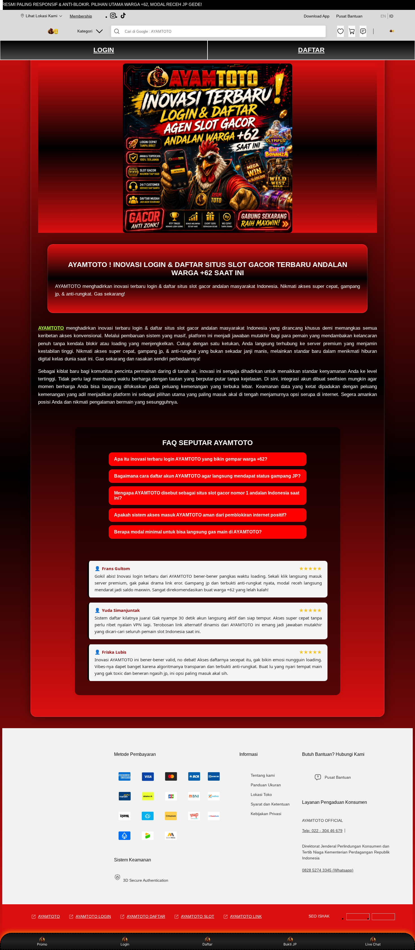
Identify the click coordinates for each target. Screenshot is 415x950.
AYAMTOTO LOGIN (93, 916)
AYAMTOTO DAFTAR (146, 916)
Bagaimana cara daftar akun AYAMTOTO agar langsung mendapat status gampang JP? (207, 476)
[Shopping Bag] (351, 31)
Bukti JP (290, 944)
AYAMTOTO (51, 328)
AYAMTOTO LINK (246, 916)
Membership (81, 16)
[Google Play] (358, 918)
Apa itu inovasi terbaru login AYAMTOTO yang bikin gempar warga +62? (190, 459)
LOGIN (103, 50)
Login (125, 944)
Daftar (207, 944)
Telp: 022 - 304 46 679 (322, 831)
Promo (42, 944)
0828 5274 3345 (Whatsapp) (327, 870)
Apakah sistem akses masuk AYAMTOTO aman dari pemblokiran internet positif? (200, 515)
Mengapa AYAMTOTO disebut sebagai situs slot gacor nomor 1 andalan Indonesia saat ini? (206, 495)
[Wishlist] (340, 31)
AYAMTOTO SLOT (197, 916)
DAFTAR (311, 50)
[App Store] (383, 918)
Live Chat (373, 944)
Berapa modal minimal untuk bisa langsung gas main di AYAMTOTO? (188, 531)
